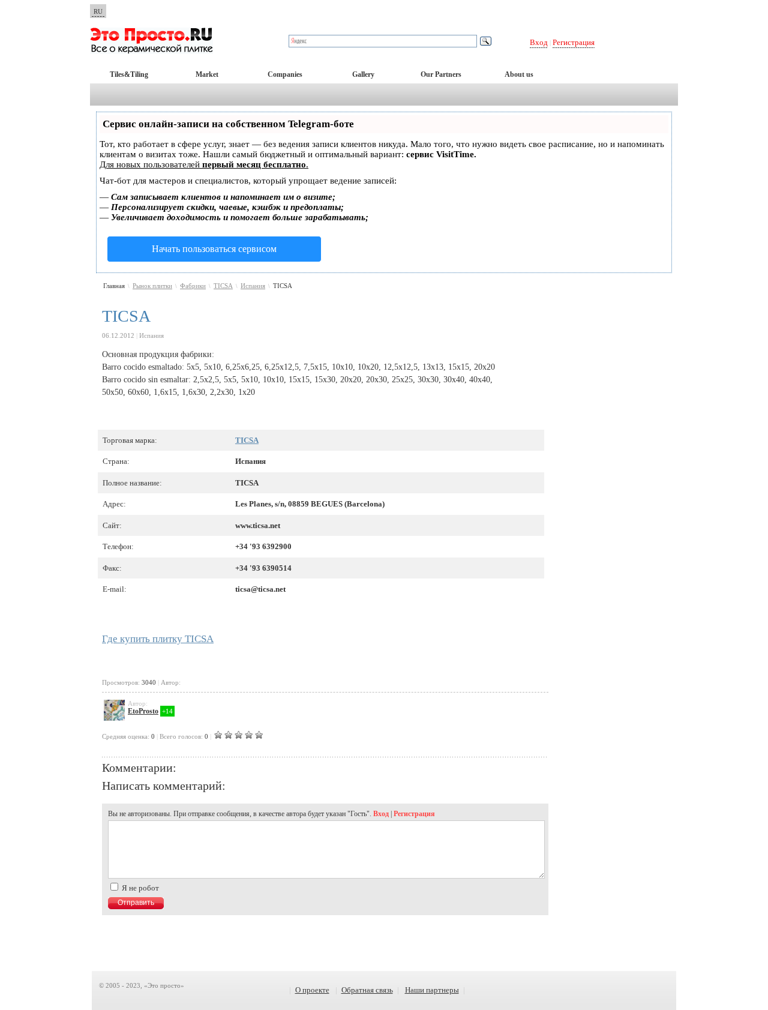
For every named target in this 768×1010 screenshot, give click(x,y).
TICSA (223, 285)
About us (519, 74)
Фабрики (193, 285)
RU (98, 11)
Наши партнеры (432, 989)
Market (207, 74)
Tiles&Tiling (129, 74)
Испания (253, 285)
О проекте (312, 989)
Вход (539, 42)
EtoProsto (143, 711)
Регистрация (574, 42)
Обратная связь (367, 989)
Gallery (363, 74)
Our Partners (441, 74)
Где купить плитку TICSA (158, 639)
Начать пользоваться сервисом (214, 249)
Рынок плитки (152, 285)
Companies (285, 74)
